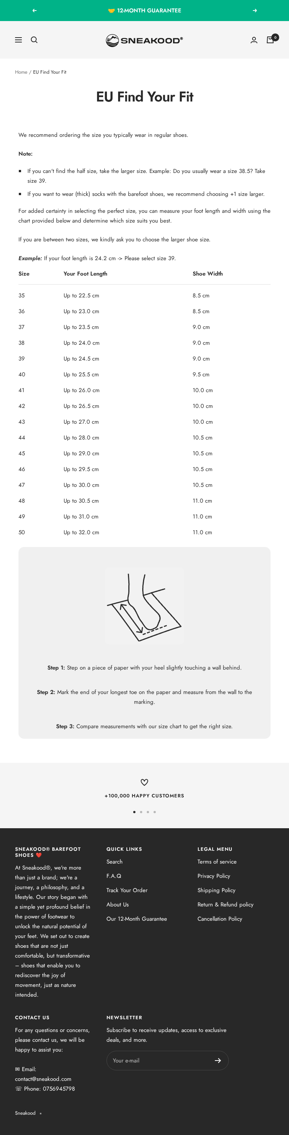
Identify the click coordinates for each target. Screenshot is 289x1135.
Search (114, 862)
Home (21, 72)
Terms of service (217, 862)
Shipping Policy (217, 890)
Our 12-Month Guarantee (136, 919)
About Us (117, 904)
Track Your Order (127, 890)
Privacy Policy (214, 876)
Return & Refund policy (226, 904)
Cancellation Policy (220, 919)
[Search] (34, 39)
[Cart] (270, 39)
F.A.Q (113, 876)
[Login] (254, 40)
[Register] (218, 1060)
